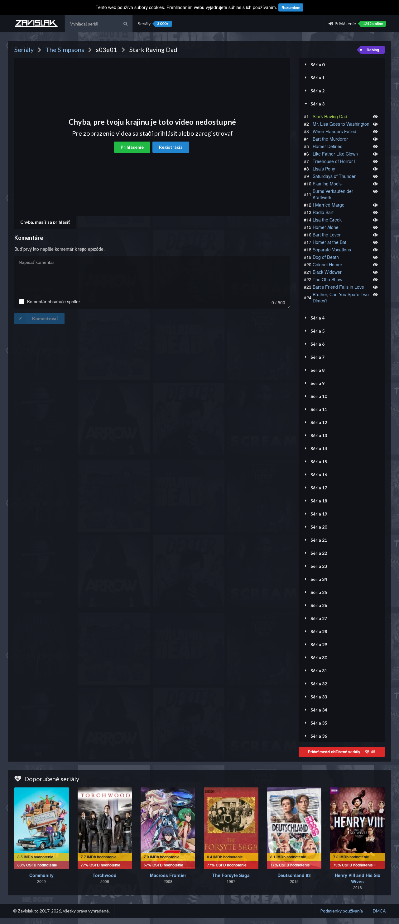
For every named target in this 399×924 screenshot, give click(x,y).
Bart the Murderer (330, 139)
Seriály (153, 23)
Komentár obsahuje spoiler (53, 301)
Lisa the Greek (327, 220)
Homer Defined (328, 146)
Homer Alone (326, 227)
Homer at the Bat (329, 242)
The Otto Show (327, 279)
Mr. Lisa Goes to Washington (341, 124)
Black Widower (327, 272)
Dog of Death (326, 257)
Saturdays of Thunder (334, 176)
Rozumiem (290, 7)
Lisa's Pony (324, 169)
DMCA (379, 910)
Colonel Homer (327, 264)
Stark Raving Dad (330, 116)
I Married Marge (328, 205)
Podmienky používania (341, 910)
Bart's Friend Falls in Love (338, 287)
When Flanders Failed (334, 131)
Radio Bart (323, 212)
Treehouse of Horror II (335, 161)
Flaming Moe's (327, 183)
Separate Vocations (332, 249)
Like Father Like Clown (335, 154)
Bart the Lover (327, 234)
